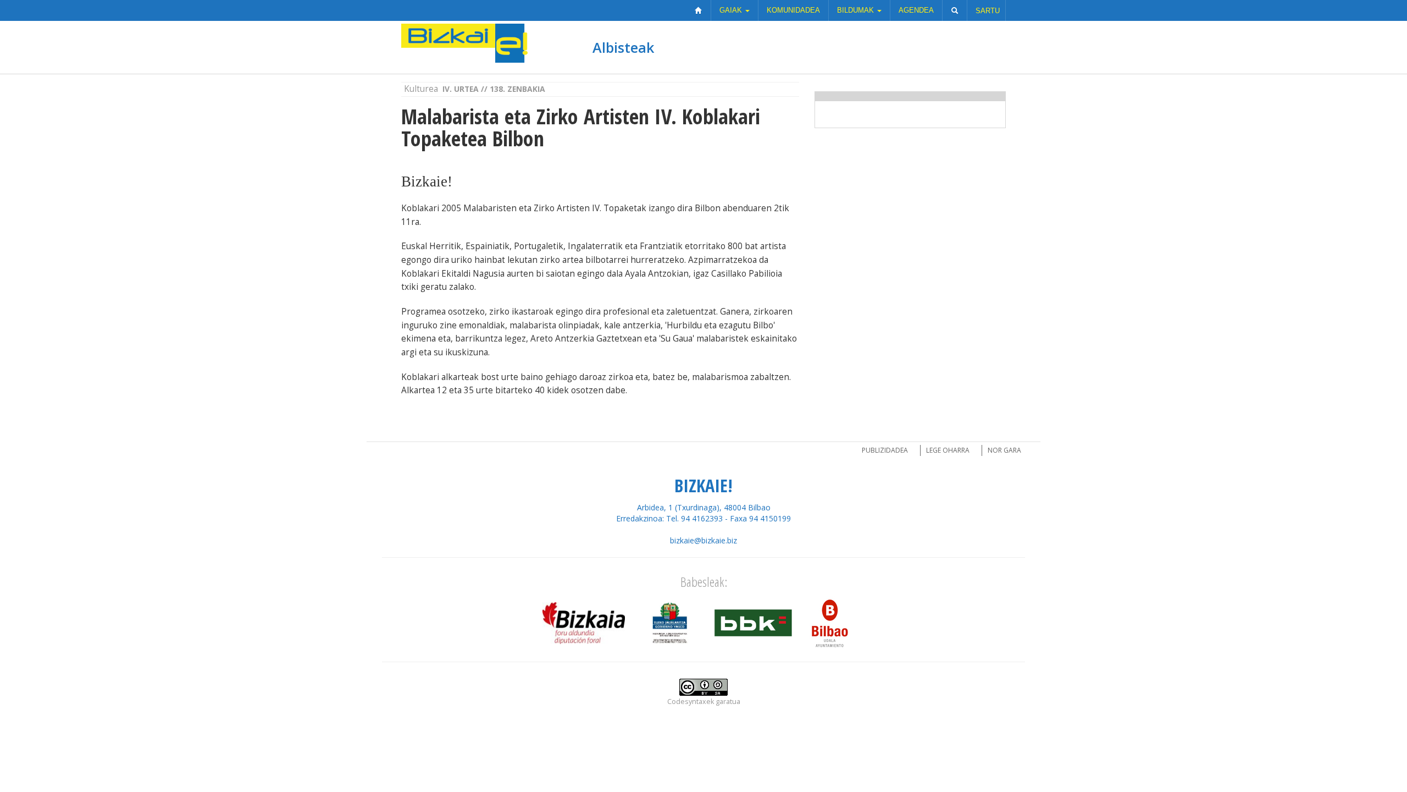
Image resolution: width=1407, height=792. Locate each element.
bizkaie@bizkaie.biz (703, 540)
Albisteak (623, 47)
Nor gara (1004, 450)
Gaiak (731, 10)
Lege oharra (948, 450)
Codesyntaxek (690, 701)
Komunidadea (793, 10)
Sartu (988, 11)
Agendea (916, 10)
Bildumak (856, 10)
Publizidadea (885, 450)
